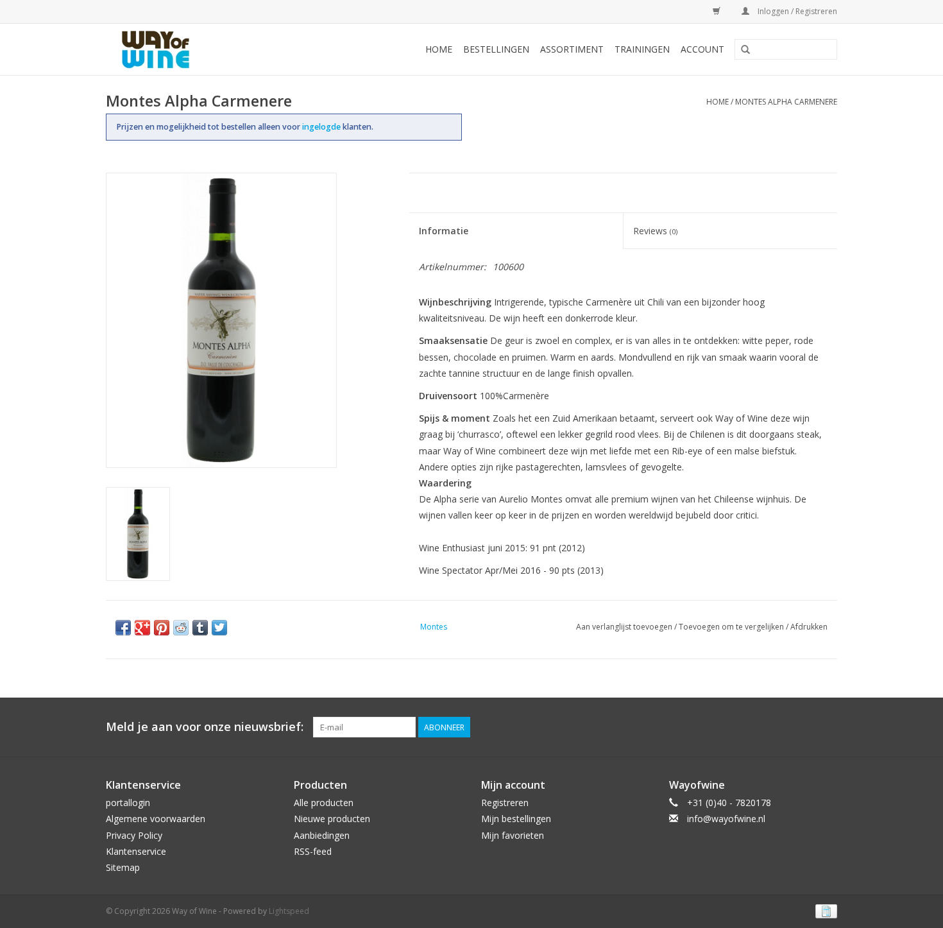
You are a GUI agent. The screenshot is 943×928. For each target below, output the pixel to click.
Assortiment (572, 49)
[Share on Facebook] (123, 627)
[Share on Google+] (142, 627)
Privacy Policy (134, 835)
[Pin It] (161, 627)
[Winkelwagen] (714, 11)
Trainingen (642, 49)
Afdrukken (809, 626)
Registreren (505, 802)
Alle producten (323, 802)
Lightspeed (289, 911)
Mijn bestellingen (516, 818)
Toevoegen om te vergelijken (732, 626)
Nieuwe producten (332, 818)
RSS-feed (313, 851)
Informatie (443, 231)
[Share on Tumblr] (200, 627)
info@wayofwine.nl (726, 818)
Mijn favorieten (512, 835)
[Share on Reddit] (181, 627)
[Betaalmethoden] (824, 910)
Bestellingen (496, 49)
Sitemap (123, 867)
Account (702, 49)
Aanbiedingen (322, 835)
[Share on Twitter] (219, 627)
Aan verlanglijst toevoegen (624, 626)
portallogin (128, 802)
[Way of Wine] (176, 49)
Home (438, 49)
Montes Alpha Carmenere (786, 101)
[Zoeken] (745, 50)
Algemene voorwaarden (155, 818)
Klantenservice (136, 851)
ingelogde (322, 126)
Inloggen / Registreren (796, 11)
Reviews (655, 231)
